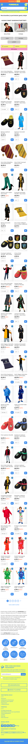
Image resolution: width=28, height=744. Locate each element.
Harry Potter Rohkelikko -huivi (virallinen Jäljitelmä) (7, 72)
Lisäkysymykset (5, 704)
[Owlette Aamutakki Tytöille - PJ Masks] (7, 545)
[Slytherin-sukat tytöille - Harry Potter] (7, 303)
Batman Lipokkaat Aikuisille (5, 132)
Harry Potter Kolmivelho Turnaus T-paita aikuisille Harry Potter (7, 466)
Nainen (21, 38)
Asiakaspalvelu (15, 685)
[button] (26, 30)
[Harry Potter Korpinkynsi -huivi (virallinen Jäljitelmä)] (7, 363)
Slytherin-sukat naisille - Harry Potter (6, 193)
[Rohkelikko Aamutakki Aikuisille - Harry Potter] (20, 60)
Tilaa (23, 674)
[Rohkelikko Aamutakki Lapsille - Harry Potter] (7, 91)
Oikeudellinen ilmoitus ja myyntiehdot (10, 712)
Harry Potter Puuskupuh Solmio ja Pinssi (20, 163)
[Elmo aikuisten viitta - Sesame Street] (7, 515)
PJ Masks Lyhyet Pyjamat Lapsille (20, 526)
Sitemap (3, 716)
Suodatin (6, 46)
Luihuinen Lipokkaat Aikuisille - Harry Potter (20, 466)
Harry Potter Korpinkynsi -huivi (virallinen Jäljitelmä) (7, 375)
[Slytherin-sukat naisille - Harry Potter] (7, 182)
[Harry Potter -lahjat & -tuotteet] (7, 27)
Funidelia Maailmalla (6, 710)
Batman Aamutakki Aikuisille (5, 223)
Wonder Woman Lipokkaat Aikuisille (19, 284)
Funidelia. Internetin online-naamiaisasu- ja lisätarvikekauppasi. (14, 4)
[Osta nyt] (12, 79)
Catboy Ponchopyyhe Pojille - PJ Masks (19, 587)
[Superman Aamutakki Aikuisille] (20, 121)
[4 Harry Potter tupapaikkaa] (20, 242)
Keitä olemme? (4, 717)
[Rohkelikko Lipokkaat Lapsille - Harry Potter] (20, 485)
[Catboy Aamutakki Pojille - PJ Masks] (20, 394)
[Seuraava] (21, 601)
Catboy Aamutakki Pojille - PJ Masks (20, 405)
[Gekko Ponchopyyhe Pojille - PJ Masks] (7, 576)
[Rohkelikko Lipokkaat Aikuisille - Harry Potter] (20, 91)
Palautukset (4, 702)
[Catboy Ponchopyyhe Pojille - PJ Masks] (20, 576)
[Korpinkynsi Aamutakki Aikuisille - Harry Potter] (20, 333)
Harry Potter (7, 34)
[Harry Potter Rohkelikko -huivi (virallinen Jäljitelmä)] (7, 60)
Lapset (14, 42)
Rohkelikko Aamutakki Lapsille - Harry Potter (6, 102)
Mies (7, 38)
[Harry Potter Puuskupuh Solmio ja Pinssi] (20, 151)
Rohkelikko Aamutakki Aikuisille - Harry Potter (20, 72)
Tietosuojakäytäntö (6, 713)
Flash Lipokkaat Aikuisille (7, 435)
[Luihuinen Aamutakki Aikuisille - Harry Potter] (20, 303)
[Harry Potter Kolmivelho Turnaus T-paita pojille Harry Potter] (7, 272)
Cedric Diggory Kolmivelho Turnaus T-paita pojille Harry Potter (20, 375)
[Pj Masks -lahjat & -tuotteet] (20, 27)
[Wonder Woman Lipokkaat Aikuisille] (20, 272)
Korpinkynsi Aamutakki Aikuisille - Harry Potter (20, 344)
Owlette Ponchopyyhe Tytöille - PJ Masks (19, 557)
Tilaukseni (3, 698)
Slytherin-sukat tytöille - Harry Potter (6, 314)
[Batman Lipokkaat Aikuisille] (7, 121)
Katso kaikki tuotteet (14, 604)
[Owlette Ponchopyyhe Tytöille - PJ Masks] (20, 545)
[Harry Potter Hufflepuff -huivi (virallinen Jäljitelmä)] (20, 212)
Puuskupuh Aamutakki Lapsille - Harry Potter (6, 496)
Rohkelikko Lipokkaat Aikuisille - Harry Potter (20, 102)
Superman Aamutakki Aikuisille (19, 132)
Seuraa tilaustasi (15, 690)
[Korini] (26, 4)
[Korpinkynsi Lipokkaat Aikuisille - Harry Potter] (20, 424)
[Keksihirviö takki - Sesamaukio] (7, 394)
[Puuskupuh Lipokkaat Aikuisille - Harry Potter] (7, 242)
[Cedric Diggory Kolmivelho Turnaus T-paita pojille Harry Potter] (20, 363)
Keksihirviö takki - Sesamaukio (5, 405)
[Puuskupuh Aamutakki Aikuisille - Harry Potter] (20, 182)
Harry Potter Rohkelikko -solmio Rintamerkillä (7, 163)
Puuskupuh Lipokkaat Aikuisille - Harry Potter (6, 254)
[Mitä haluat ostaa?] (2, 5)
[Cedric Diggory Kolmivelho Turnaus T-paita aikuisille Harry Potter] (7, 333)
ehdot (15, 679)
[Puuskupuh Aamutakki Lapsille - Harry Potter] (7, 485)
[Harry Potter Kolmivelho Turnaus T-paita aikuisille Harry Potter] (7, 454)
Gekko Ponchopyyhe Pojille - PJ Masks (6, 587)
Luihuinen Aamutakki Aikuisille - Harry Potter (20, 314)
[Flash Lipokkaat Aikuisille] (7, 424)
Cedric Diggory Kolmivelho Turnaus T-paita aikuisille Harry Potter (7, 344)
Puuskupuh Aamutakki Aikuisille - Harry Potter (20, 193)
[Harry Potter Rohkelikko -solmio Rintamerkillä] (7, 151)
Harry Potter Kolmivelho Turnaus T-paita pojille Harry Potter (6, 284)
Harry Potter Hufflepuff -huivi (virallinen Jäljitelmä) (20, 223)
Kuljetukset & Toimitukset (7, 700)
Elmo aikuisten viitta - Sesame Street (6, 526)
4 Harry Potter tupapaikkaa (17, 254)
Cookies (3, 714)
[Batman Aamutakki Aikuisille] (7, 212)
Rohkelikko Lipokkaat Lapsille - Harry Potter (19, 496)
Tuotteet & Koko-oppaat (7, 701)
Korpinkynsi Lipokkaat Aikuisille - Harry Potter (20, 435)
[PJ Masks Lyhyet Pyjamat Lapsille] (20, 515)
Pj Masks (21, 34)
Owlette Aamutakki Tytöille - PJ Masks (5, 557)
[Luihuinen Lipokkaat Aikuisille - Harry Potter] (20, 454)
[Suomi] (2, 725)
